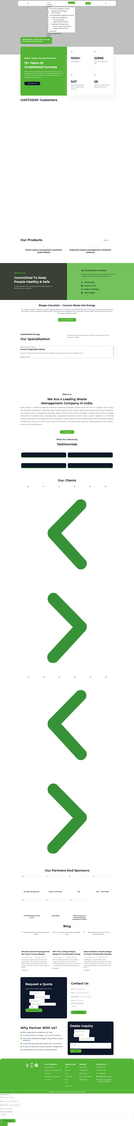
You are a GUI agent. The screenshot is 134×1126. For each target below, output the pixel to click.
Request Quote (34, 1010)
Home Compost (55, 13)
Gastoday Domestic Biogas (59, 11)
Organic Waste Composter (60, 22)
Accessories (52, 31)
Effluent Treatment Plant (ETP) (62, 26)
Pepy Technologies (80, 1091)
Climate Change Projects (54, 33)
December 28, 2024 (71, 957)
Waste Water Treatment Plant (60, 24)
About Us (49, 4)
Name (27, 993)
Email (73, 993)
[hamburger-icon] (71, 3)
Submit (76, 1051)
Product (49, 6)
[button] (67, 534)
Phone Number (29, 997)
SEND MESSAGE (78, 1012)
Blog (48, 37)
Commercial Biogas (58, 20)
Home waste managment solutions (59, 9)
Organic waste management (59, 17)
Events (49, 35)
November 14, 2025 (40, 957)
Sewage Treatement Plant (60, 28)
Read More (25, 970)
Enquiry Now (24, 357)
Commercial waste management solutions (61, 15)
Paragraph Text (74, 1042)
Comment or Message (77, 1003)
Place (27, 1001)
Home (49, 2)
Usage (27, 1007)
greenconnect (28, 957)
